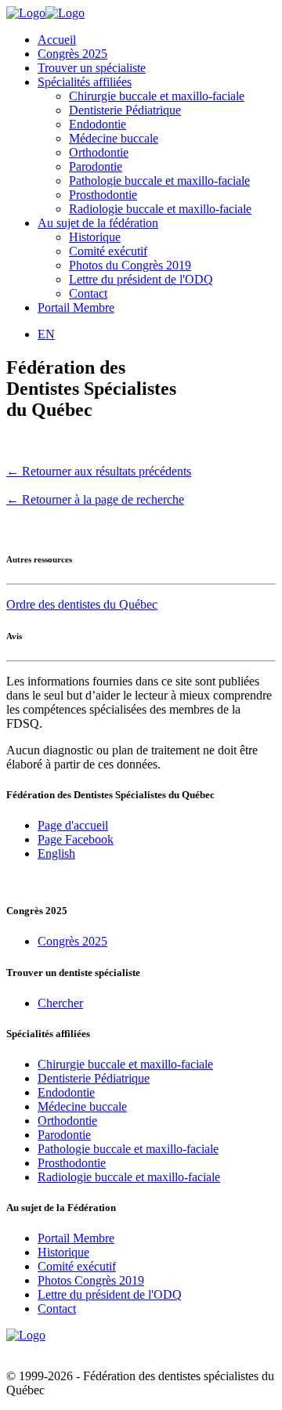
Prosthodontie (103, 194)
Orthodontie (98, 152)
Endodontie (97, 124)
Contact (88, 293)
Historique (95, 237)
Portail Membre (76, 307)
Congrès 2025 (72, 53)
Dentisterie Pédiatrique (125, 110)
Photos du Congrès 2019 (130, 265)
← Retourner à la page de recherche (95, 499)
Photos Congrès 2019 (91, 1280)
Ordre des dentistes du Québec (81, 604)
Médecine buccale (113, 138)
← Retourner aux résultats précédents (98, 471)
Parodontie (95, 166)
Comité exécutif (108, 251)
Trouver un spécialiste (92, 67)
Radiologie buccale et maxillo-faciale (160, 208)
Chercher (60, 1003)
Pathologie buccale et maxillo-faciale (159, 180)
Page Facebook (76, 839)
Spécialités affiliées (85, 82)
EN (46, 334)
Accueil (57, 39)
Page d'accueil (73, 825)
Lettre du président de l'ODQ (141, 279)
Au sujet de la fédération (98, 223)
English (56, 853)
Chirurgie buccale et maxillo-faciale (156, 96)
